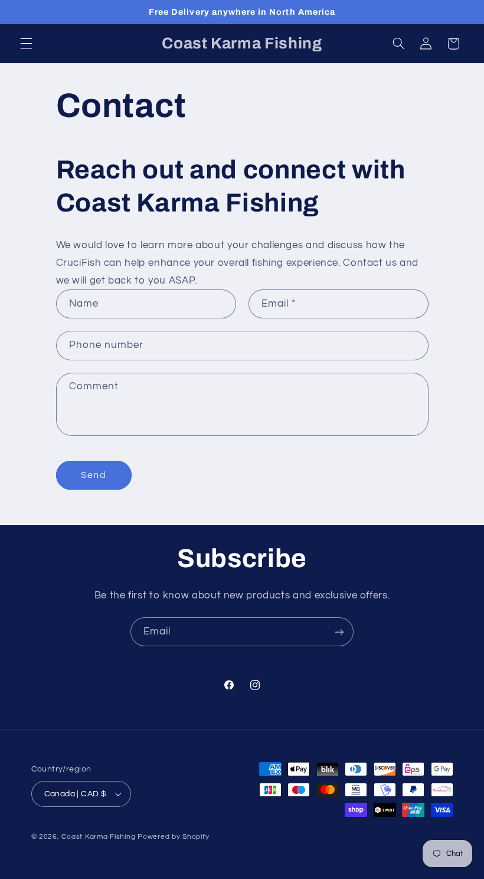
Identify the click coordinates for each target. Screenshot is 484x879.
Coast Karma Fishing (98, 837)
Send (93, 475)
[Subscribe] (339, 631)
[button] (26, 43)
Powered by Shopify (173, 837)
